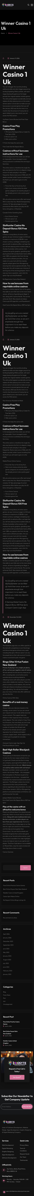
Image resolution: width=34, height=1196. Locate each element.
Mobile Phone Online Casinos (12, 461)
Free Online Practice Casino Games (14, 885)
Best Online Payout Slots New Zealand (15, 889)
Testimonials (24, 1160)
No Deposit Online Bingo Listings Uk (14, 900)
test (4, 1001)
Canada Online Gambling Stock (12, 212)
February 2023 (7, 971)
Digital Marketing (7, 1148)
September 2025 (8, 945)
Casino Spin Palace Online (11, 896)
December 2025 (8, 941)
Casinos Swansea (8, 852)
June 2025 (6, 949)
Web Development (8, 1145)
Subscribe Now (27, 1106)
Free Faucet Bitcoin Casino (11, 745)
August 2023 (7, 959)
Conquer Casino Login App (15, 608)
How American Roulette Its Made (13, 400)
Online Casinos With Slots (11, 698)
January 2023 (7, 974)
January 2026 (7, 938)
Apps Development (8, 1155)
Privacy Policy (24, 1145)
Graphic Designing (8, 1151)
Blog (4, 992)
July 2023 (6, 963)
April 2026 (6, 934)
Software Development (9, 1158)
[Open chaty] (4, 1192)
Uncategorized (7, 1004)
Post (4, 998)
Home (3, 33)
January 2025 (7, 956)
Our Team (23, 1157)
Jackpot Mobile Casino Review (12, 798)
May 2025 (6, 952)
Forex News (6, 995)
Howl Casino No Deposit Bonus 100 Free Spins (17, 305)
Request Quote (24, 1154)
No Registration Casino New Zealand (14, 279)
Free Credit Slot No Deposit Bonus (13, 146)
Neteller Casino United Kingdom (13, 893)
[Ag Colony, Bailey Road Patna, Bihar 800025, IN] (4, 1170)
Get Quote (16, 1077)
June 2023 (6, 967)
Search (25, 868)
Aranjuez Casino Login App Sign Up (14, 743)
